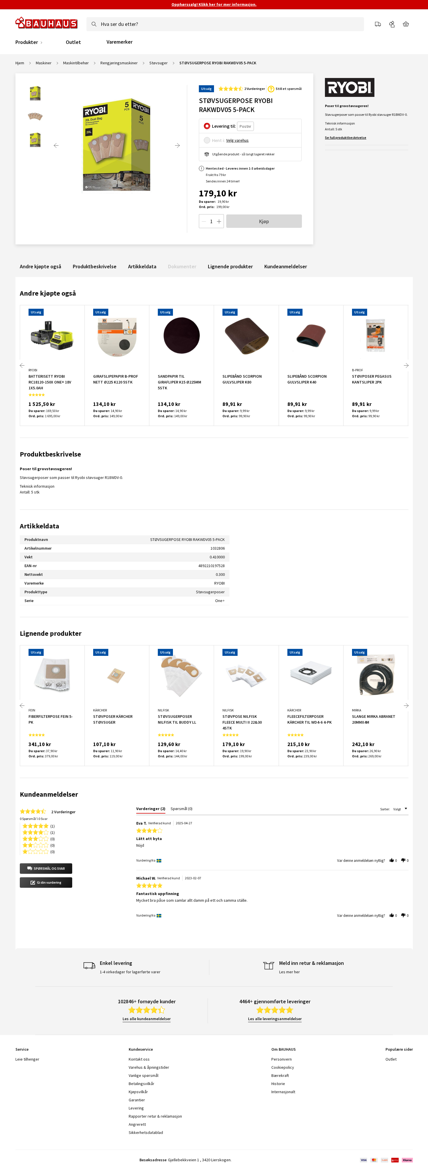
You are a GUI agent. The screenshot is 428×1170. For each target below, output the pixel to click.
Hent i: (218, 140)
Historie (278, 1083)
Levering (136, 1108)
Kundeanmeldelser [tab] (49, 794)
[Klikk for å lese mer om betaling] (386, 1160)
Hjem (19, 62)
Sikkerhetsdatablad (146, 1132)
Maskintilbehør (76, 62)
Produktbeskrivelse (94, 266)
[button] (46, 868)
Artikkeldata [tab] (39, 525)
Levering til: (224, 126)
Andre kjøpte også (40, 266)
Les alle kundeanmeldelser (147, 1018)
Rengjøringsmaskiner (119, 62)
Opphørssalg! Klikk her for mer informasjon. (214, 4)
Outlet (73, 42)
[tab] (150, 810)
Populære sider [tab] (399, 1049)
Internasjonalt (283, 1091)
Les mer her (289, 971)
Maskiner (44, 62)
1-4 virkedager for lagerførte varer (130, 971)
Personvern (281, 1059)
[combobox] (225, 24)
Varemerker (119, 41)
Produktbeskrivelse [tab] (50, 454)
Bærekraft (280, 1075)
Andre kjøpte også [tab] (48, 293)
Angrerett (137, 1124)
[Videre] (177, 145)
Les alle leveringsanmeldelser (275, 1018)
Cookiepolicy (282, 1067)
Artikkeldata (142, 266)
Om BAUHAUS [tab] (283, 1049)
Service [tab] (22, 1049)
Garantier (137, 1099)
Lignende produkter (230, 266)
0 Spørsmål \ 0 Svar (33, 818)
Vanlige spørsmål (143, 1075)
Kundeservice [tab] (141, 1049)
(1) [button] (52, 825)
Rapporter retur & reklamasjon (155, 1116)
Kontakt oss (139, 1059)
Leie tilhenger (27, 1059)
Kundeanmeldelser (285, 266)
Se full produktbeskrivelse (345, 137)
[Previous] (56, 145)
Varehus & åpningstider (149, 1067)
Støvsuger (158, 62)
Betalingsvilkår (141, 1083)
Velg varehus (237, 140)
